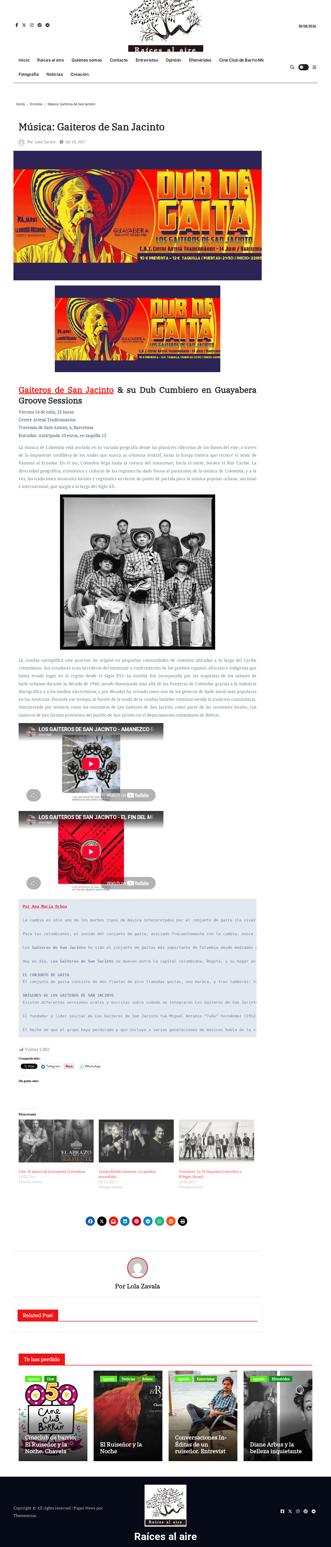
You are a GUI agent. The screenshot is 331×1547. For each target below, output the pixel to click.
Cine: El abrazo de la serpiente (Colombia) (52, 1171)
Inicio (24, 60)
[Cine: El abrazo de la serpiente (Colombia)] (56, 1141)
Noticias (55, 74)
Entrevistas (147, 60)
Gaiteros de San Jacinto (66, 389)
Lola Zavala (45, 141)
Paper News (84, 1508)
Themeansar (24, 1515)
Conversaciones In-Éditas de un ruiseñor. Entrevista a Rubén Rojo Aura (202, 1447)
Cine (50, 1378)
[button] (314, 67)
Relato (147, 1378)
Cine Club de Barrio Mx (241, 60)
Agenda (34, 1378)
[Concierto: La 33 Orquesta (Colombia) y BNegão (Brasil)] (216, 1141)
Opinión (173, 60)
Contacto (119, 60)
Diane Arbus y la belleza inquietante (276, 1447)
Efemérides (200, 60)
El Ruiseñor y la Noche (121, 1447)
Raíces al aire (50, 60)
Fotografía (29, 74)
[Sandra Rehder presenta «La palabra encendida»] (136, 1141)
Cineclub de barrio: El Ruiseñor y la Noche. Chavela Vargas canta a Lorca (52, 1447)
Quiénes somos (87, 60)
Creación (80, 74)
